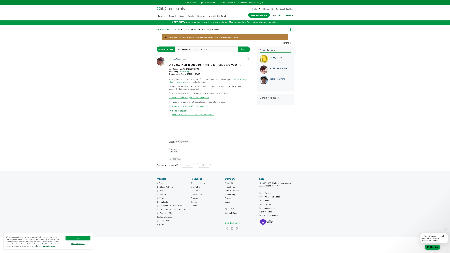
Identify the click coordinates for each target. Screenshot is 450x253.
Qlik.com (266, 9)
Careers (228, 202)
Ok (78, 238)
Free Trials (195, 191)
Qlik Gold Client (162, 221)
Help (274, 15)
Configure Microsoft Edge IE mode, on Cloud (188, 106)
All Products (161, 183)
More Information (77, 244)
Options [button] (291, 29)
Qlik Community (163, 29)
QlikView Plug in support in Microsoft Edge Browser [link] (196, 29)
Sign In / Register (286, 15)
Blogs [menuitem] (181, 16)
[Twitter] (227, 228)
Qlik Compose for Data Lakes (169, 206)
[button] (248, 58)
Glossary (194, 198)
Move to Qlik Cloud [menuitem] (217, 16)
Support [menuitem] (172, 16)
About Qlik (229, 183)
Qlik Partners (196, 187)
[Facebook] (237, 228)
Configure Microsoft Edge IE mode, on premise (189, 97)
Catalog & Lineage (164, 217)
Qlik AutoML (161, 194)
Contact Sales (231, 213)
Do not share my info (268, 215)
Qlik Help (289, 9)
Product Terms (265, 212)
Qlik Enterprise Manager (166, 213)
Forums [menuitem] (161, 16)
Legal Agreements (267, 208)
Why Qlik (160, 224)
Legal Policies (265, 193)
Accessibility (230, 194)
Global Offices (231, 209)
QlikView (160, 198)
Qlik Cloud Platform (164, 187)
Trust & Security (232, 191)
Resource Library (198, 183)
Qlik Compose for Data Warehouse (171, 209)
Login (214, 2)
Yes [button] (187, 165)
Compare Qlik (196, 194)
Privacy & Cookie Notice (269, 197)
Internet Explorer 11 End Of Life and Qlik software (193, 114)
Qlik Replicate (162, 202)
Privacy (228, 198)
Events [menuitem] (191, 16)
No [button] (203, 165)
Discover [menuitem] (201, 16)
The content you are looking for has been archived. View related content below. (202, 37)
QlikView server (186, 22)
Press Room (230, 187)
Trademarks (264, 200)
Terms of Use (265, 204)
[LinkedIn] (232, 228)
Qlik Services (278, 9)
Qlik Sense (160, 191)
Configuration (182, 142)
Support (194, 206)
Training (194, 202)
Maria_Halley (184, 72)
